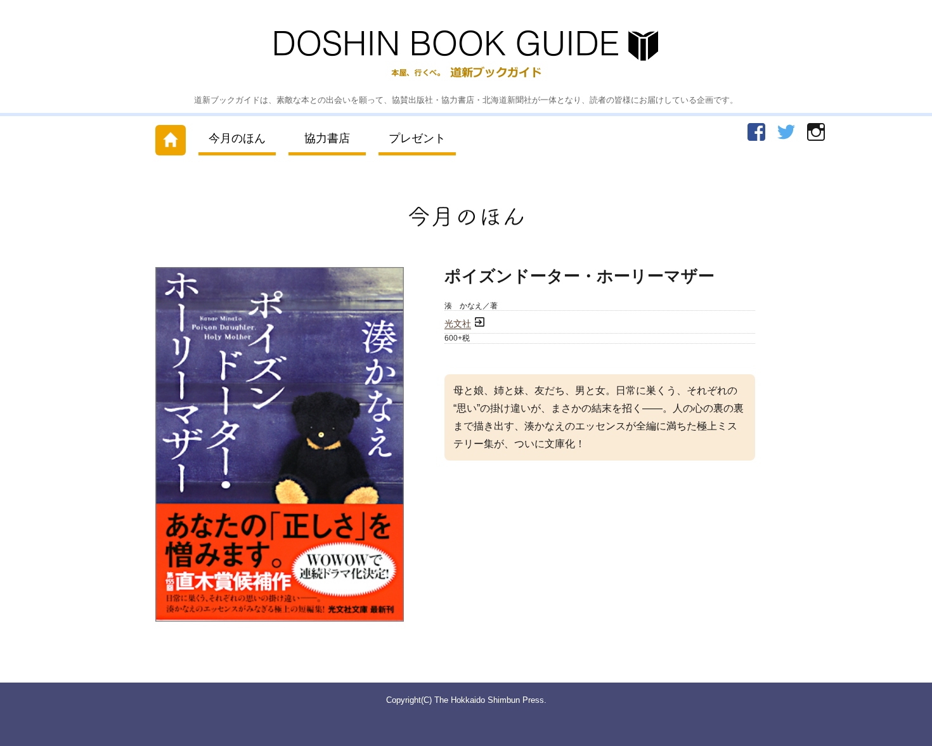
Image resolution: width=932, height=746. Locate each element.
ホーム (170, 137)
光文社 (457, 324)
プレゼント (417, 138)
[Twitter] (786, 132)
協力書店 (327, 138)
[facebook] (756, 132)
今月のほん (237, 138)
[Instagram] (816, 132)
